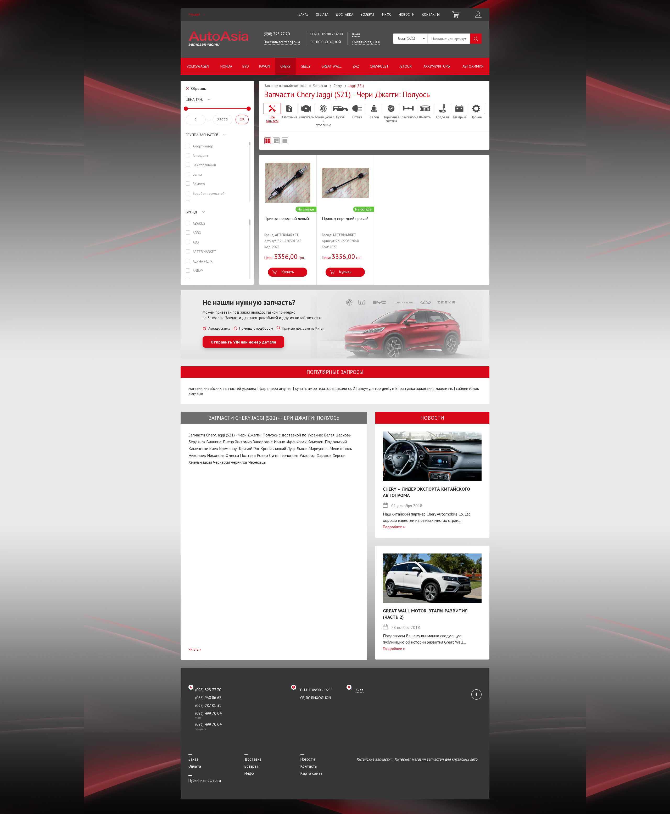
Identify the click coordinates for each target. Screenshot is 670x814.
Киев (213, 448)
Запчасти (320, 86)
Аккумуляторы (436, 66)
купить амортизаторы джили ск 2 (325, 388)
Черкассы (221, 462)
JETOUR (406, 66)
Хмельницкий (200, 462)
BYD (245, 66)
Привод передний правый (345, 218)
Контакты (431, 14)
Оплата (322, 14)
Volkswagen (198, 66)
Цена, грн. (194, 99)
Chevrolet (379, 66)
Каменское (198, 448)
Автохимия (472, 66)
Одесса (232, 455)
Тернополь (289, 455)
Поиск (476, 39)
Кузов (340, 117)
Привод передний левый (286, 218)
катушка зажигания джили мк (426, 388)
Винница (213, 441)
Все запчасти (272, 119)
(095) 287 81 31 (208, 705)
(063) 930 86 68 (208, 697)
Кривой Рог (249, 448)
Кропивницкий (273, 448)
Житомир (243, 441)
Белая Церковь (337, 435)
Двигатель (306, 117)
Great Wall (331, 66)
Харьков (324, 455)
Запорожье (263, 441)
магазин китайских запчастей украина (222, 388)
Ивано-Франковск (290, 441)
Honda (226, 66)
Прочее (476, 117)
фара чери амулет (275, 388)
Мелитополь (341, 448)
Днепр (228, 441)
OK (242, 119)
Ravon (264, 66)
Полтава (248, 455)
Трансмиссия (408, 117)
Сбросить (198, 88)
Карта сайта (311, 773)
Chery (285, 66)
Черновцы (257, 462)
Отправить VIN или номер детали (243, 342)
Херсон (339, 455)
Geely (305, 66)
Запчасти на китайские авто (285, 86)
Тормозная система (391, 119)
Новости (407, 14)
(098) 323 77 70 (277, 33)
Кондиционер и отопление (323, 121)
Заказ (304, 14)
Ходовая (442, 117)
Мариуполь (318, 448)
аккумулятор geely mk (377, 388)
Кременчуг (228, 448)
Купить (287, 271)
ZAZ (356, 66)
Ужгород (308, 455)
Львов (302, 448)
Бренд (191, 212)
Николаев (197, 455)
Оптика (357, 117)
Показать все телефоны (282, 42)
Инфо (387, 14)
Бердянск (196, 441)
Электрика (459, 117)
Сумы (273, 455)
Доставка (344, 14)
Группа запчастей (202, 134)
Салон (374, 117)
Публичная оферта (204, 780)
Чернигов (239, 462)
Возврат (368, 14)
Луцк (291, 448)
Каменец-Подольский (327, 441)
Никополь (216, 455)
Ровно (262, 455)
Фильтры (425, 117)
